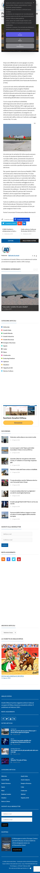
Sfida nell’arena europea (12, 676)
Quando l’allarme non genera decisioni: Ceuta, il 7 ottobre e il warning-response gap (23, 460)
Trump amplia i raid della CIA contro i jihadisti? (15, 307)
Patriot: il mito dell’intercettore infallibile (23, 469)
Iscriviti (4, 545)
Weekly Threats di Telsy (19, 760)
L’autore (10, 240)
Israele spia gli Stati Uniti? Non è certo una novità (24, 502)
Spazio (5, 346)
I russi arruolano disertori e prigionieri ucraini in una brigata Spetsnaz (22, 492)
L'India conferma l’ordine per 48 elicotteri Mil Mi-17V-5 (28, 230)
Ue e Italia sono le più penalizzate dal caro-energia (25, 751)
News (5, 352)
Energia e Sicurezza (9, 343)
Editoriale (6, 327)
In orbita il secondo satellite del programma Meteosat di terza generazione (21, 742)
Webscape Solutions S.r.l (23, 868)
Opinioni (6, 361)
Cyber (5, 349)
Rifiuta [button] (20, 40)
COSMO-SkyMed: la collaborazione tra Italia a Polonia (9, 231)
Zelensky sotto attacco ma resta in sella (23, 437)
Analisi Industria (8, 336)
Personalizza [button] (20, 46)
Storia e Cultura (8, 371)
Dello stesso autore (29, 240)
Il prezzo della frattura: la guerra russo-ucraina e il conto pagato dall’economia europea (23, 514)
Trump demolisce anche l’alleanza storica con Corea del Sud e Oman (23, 481)
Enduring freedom (9, 358)
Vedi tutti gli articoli (13, 255)
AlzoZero (6, 365)
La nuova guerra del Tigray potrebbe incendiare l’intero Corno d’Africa (22, 449)
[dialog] (20, 25)
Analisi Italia (7, 330)
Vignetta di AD (8, 368)
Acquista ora (17, 849)
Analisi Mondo (8, 333)
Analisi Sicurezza (8, 339)
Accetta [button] (20, 35)
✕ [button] (33, 3)
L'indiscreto (7, 355)
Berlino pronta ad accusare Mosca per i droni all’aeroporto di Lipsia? (23, 731)
